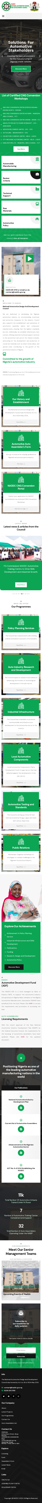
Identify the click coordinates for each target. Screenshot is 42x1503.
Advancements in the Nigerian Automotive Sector (21, 1146)
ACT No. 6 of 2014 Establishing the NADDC (21, 1169)
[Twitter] (4, 1396)
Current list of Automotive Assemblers (21, 1123)
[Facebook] (8, 1396)
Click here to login (20, 509)
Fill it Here (20, 464)
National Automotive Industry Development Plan (21, 1101)
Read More (21, 585)
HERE (31, 1003)
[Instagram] (18, 1396)
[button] (3, 16)
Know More (20, 422)
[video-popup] (30, 258)
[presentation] (5, 555)
